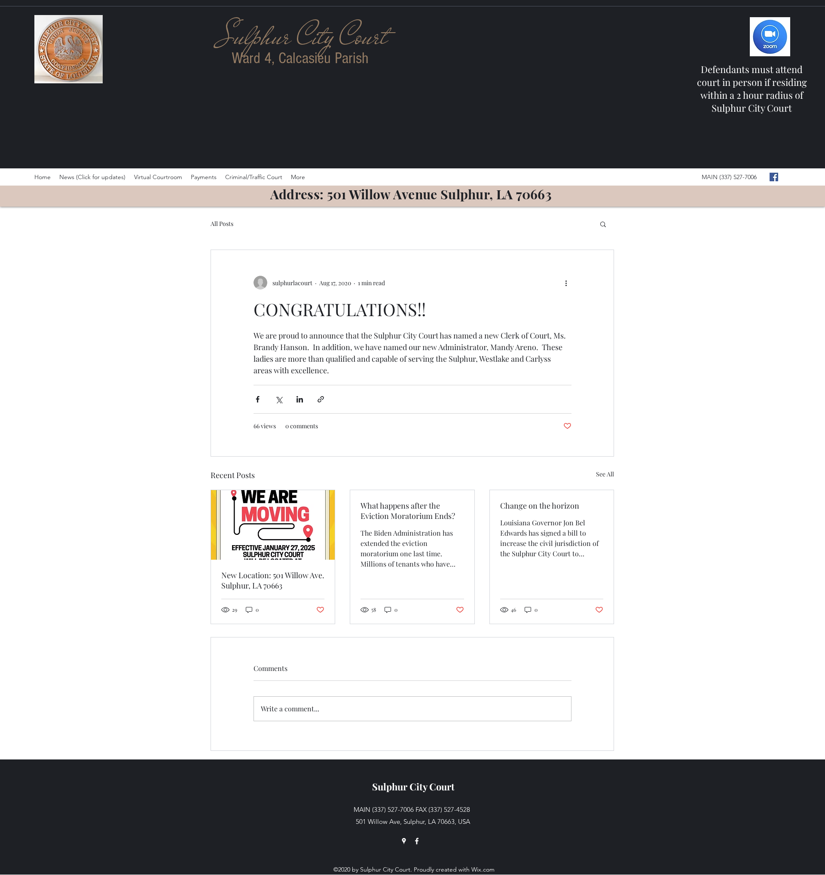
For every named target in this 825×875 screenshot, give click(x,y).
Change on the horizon (539, 505)
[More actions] (566, 282)
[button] (603, 223)
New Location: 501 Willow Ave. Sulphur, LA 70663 (272, 580)
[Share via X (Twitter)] (279, 399)
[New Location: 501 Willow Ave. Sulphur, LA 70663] (273, 525)
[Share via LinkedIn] (300, 399)
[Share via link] (321, 399)
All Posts (222, 224)
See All (605, 474)
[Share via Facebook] (258, 399)
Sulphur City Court (413, 786)
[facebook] (774, 177)
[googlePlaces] (404, 841)
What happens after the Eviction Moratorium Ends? (408, 510)
